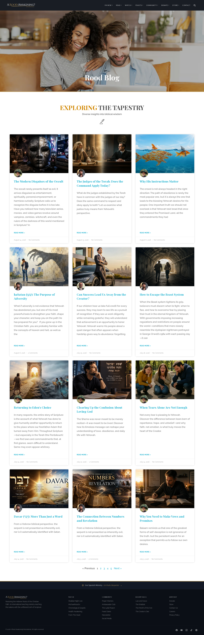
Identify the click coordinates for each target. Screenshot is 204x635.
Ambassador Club (108, 604)
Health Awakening (75, 612)
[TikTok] (191, 630)
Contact (186, 5)
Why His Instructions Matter (159, 181)
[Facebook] (177, 630)
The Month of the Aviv (144, 608)
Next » (118, 568)
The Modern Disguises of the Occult (38, 181)
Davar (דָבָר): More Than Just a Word (38, 516)
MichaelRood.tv (74, 604)
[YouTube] (181, 630)
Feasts (138, 5)
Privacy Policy (174, 615)
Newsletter (106, 615)
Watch (128, 5)
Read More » (19, 233)
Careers (172, 612)
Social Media (106, 618)
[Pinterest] (196, 630)
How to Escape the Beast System (162, 294)
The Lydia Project (108, 608)
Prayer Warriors (107, 601)
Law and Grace (141, 601)
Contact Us (173, 608)
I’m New (108, 5)
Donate (164, 5)
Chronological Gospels (76, 608)
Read (118, 5)
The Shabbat (140, 604)
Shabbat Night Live (75, 601)
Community (151, 5)
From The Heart (74, 615)
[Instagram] (186, 630)
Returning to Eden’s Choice (32, 407)
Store (175, 5)
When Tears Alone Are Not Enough (163, 407)
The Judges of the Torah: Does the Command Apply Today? (100, 183)
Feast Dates (106, 612)
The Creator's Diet (142, 612)
